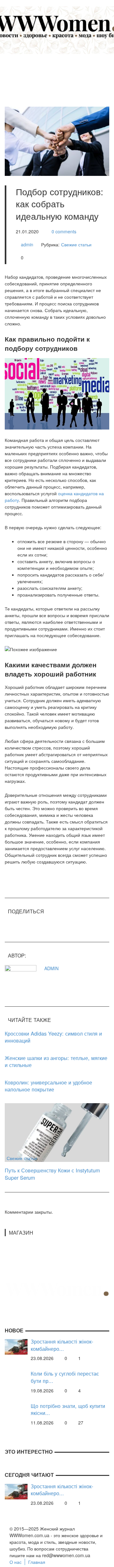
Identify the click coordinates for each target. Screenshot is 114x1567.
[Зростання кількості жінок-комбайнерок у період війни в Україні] (16, 1346)
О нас (16, 1562)
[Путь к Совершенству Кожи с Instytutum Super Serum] (57, 1132)
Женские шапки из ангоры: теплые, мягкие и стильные (56, 1061)
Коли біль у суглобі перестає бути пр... (65, 1377)
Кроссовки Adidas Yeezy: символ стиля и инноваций (53, 1037)
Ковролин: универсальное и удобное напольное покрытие (48, 1085)
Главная (36, 1562)
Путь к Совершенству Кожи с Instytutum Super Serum (52, 1173)
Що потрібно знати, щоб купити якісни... (68, 1409)
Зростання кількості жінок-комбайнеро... (62, 1345)
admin (27, 244)
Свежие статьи (76, 244)
